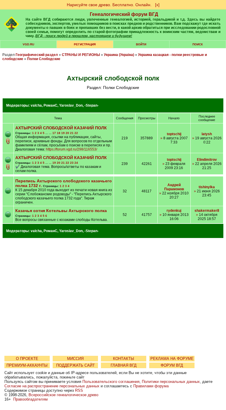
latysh (207, 134)
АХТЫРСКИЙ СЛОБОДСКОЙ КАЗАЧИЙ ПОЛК (61, 127)
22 (76, 133)
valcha (36, 105)
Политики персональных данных (171, 381)
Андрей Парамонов (174, 187)
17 (54, 133)
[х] (157, 4)
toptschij (174, 134)
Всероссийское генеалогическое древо (63, 395)
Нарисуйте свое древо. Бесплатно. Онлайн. (109, 4)
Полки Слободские (43, 59)
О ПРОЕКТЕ (27, 358)
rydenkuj (174, 211)
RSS (79, 390)
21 (72, 133)
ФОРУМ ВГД (172, 365)
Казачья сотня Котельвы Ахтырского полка (61, 210)
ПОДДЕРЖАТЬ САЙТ (75, 365)
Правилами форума (151, 386)
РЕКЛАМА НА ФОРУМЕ (172, 358)
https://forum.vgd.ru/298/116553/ (71, 149)
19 (63, 133)
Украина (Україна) (119, 55)
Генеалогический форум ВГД (124, 14)
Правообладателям (30, 399)
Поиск (197, 44)
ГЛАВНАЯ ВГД (124, 365)
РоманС (50, 105)
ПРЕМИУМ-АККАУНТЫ (27, 365)
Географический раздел (37, 55)
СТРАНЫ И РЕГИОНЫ (81, 55)
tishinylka (207, 187)
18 (58, 133)
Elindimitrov (207, 160)
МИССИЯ (75, 358)
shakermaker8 (207, 211)
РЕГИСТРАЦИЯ (85, 44)
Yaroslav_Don (71, 105)
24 (76, 162)
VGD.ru (28, 44)
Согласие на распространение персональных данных (51, 386)
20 (67, 133)
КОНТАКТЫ (123, 358)
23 (72, 162)
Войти (141, 44)
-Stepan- (91, 105)
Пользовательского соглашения (110, 381)
